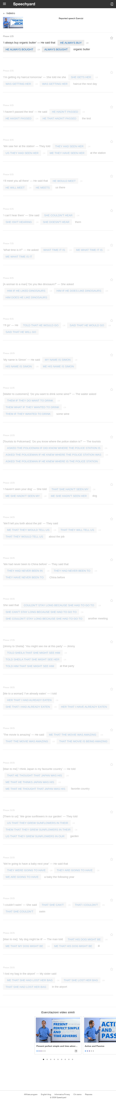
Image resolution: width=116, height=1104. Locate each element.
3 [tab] (50, 1059)
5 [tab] (58, 1059)
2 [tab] (47, 1059)
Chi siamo (77, 1094)
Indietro (10, 13)
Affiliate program (30, 1094)
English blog (46, 1094)
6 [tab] (61, 1059)
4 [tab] (54, 1059)
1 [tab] (43, 1059)
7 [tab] (65, 1059)
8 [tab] (68, 1059)
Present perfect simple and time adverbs (57, 1046)
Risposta (88, 1094)
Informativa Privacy (62, 1094)
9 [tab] (72, 1059)
